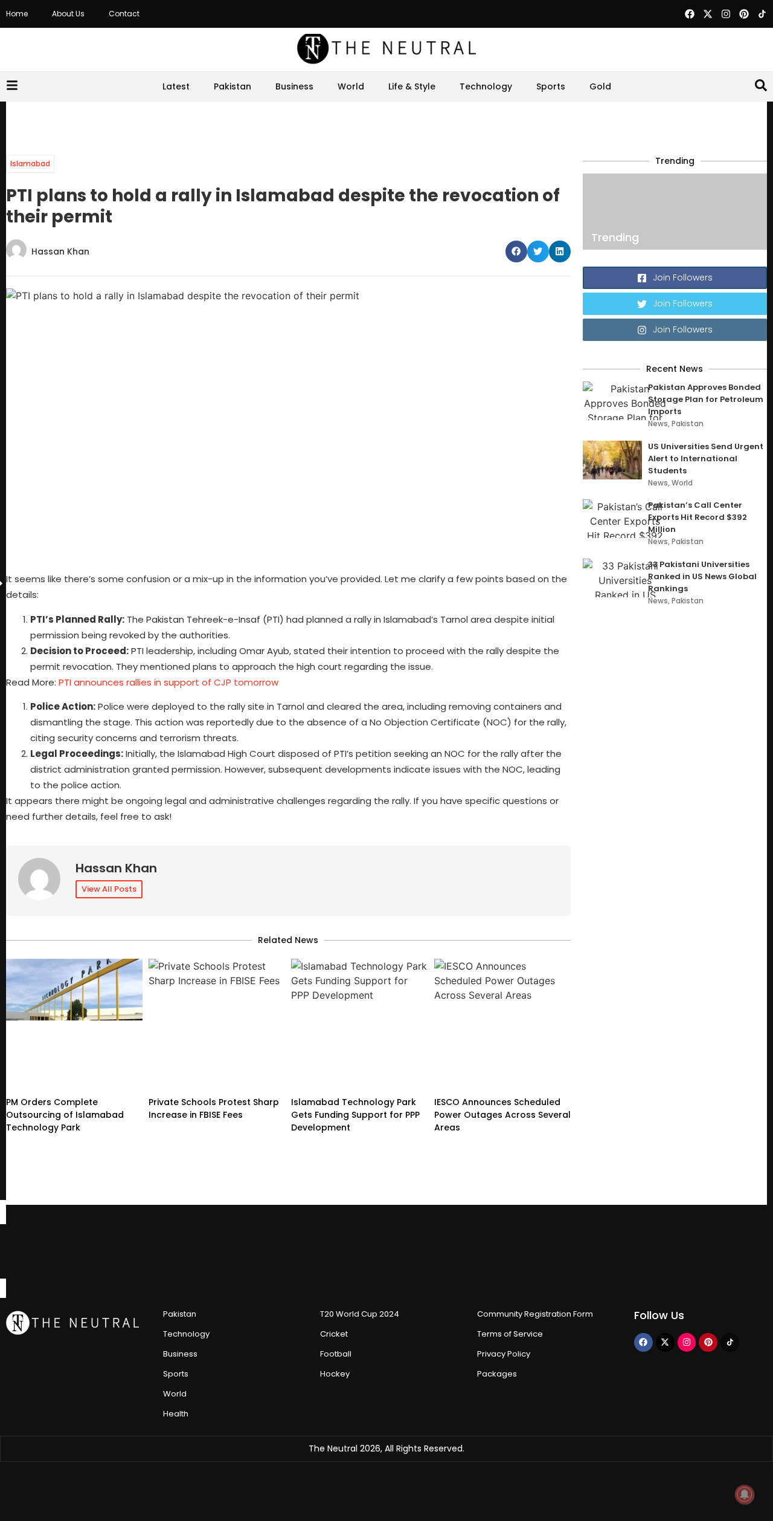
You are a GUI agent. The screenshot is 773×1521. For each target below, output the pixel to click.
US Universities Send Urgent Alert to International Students (705, 458)
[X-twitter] (708, 14)
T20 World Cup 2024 (359, 1314)
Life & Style (411, 86)
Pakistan (232, 86)
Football (335, 1354)
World (351, 86)
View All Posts (109, 889)
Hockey (335, 1374)
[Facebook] (689, 14)
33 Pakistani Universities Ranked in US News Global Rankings (702, 576)
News (658, 423)
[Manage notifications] (744, 1494)
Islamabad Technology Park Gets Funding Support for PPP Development (355, 1114)
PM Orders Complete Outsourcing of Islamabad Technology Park (65, 1114)
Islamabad (30, 163)
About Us (68, 13)
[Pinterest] (744, 14)
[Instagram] (726, 14)
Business (294, 86)
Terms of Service (510, 1334)
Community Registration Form (535, 1314)
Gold (600, 86)
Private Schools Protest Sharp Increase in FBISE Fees (214, 1108)
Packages (497, 1374)
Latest (176, 86)
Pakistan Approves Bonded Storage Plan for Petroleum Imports (705, 399)
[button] (516, 251)
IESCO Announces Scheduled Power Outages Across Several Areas (502, 1114)
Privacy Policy (503, 1354)
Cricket (334, 1334)
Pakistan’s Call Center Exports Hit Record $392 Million (697, 517)
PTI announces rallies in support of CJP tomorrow (168, 682)
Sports (550, 86)
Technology (486, 86)
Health (175, 1413)
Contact (124, 13)
